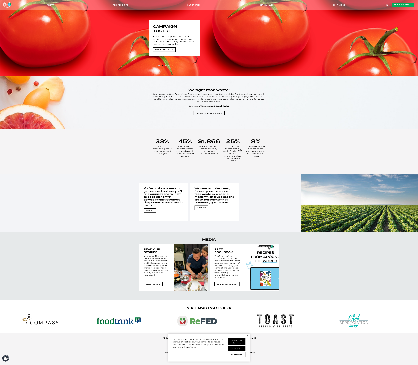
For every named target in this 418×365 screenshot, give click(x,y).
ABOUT (166, 338)
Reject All (237, 349)
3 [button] (165, 65)
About (50, 5)
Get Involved (267, 5)
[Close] (247, 335)
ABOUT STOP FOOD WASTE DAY (209, 113)
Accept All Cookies (237, 341)
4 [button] (168, 65)
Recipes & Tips (120, 5)
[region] (209, 348)
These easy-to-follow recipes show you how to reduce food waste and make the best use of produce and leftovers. (173, 40)
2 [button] (162, 65)
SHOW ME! (201, 208)
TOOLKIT (149, 211)
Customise (236, 355)
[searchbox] (380, 4)
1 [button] (159, 65)
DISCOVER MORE (153, 284)
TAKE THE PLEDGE (401, 5)
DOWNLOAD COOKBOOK (227, 284)
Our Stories (194, 5)
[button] (5, 358)
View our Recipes (163, 50)
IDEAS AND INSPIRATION (167, 28)
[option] (209, 38)
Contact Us (339, 5)
